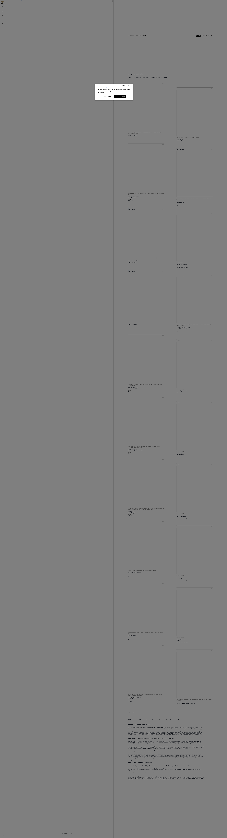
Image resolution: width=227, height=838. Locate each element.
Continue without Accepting (126, 85)
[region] (114, 92)
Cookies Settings (107, 96)
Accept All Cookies (120, 96)
